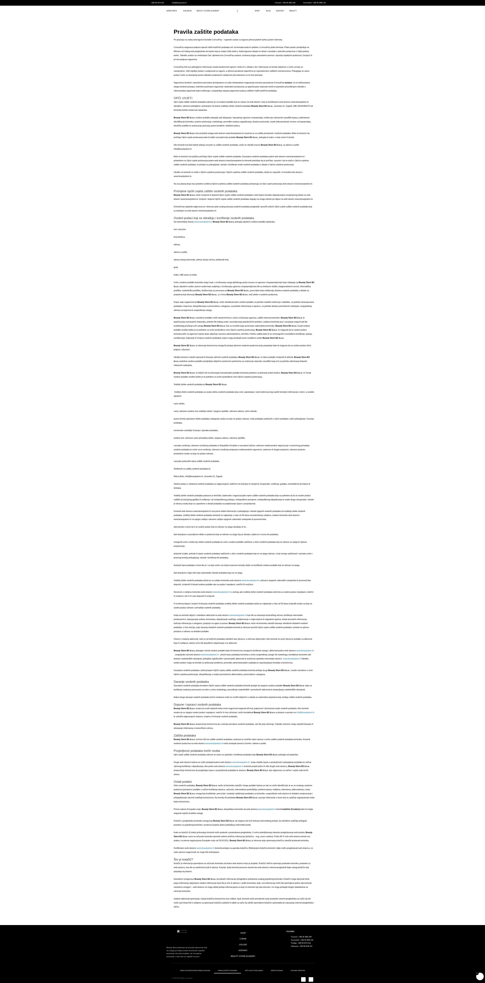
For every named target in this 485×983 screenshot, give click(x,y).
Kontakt (280, 11)
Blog (268, 11)
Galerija (187, 11)
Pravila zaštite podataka (227, 970)
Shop (257, 11)
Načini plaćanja (277, 970)
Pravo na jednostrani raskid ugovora (195, 970)
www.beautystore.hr (203, 222)
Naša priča (171, 11)
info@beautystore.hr (305, 712)
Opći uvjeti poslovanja (254, 970)
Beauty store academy (243, 956)
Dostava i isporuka (298, 970)
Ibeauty (293, 11)
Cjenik (243, 939)
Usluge (243, 944)
